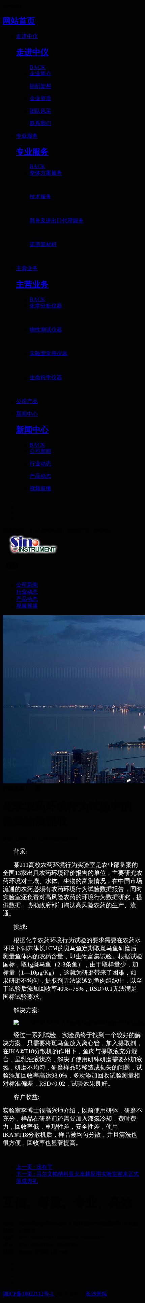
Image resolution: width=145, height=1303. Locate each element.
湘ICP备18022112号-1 (29, 1294)
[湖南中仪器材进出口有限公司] (72, 545)
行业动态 (27, 592)
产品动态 (27, 599)
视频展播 (27, 606)
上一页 (34, 1167)
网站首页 (19, 20)
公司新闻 (27, 585)
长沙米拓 (96, 1294)
